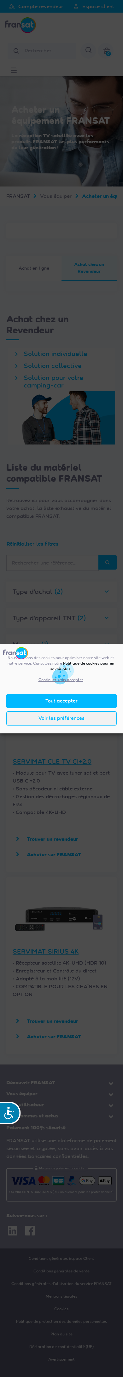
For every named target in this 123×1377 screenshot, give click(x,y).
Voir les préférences (61, 718)
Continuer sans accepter (60, 680)
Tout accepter (61, 701)
